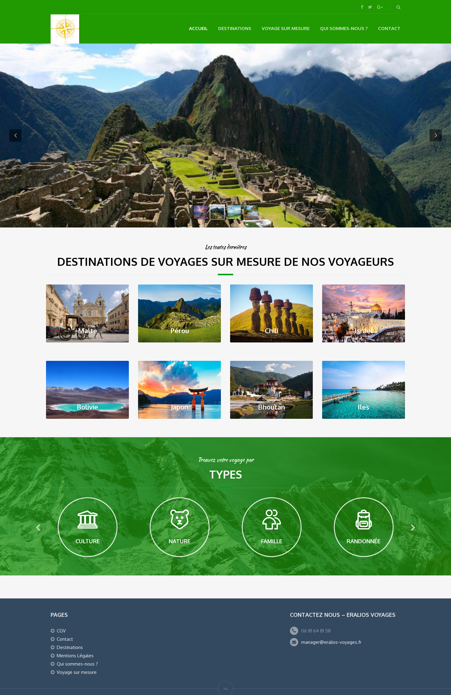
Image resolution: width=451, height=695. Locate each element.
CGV (61, 631)
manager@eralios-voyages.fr (331, 642)
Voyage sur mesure (286, 28)
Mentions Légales (75, 656)
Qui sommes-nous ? (344, 28)
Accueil (198, 28)
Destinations (234, 28)
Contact (389, 28)
